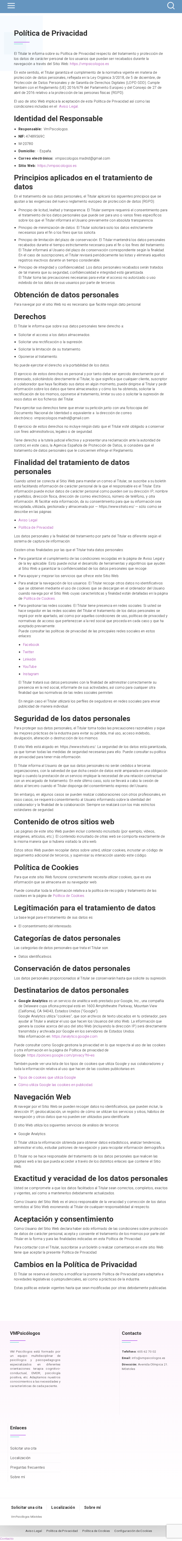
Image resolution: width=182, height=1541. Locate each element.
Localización (20, 1458)
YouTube (30, 666)
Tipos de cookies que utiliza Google (47, 1077)
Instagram (31, 674)
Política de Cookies (39, 598)
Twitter (28, 652)
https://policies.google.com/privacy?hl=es (61, 1055)
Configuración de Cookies (133, 1531)
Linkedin (29, 659)
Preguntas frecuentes (27, 1467)
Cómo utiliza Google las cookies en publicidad (55, 1085)
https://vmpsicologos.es (89, 64)
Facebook (31, 644)
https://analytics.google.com (74, 1036)
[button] (7, 1539)
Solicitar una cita (23, 1448)
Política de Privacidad (35, 527)
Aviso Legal (68, 106)
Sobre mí (17, 1477)
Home (12, 15)
